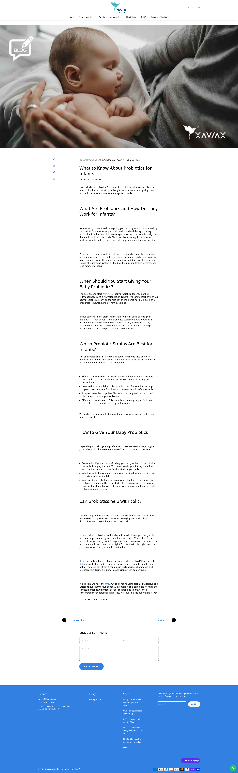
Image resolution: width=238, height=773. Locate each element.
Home (82, 160)
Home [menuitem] (71, 17)
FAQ (125, 747)
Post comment (91, 666)
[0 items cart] (198, 7)
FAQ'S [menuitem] (143, 17)
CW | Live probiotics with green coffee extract (132, 730)
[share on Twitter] (54, 166)
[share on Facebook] (54, 159)
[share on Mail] (54, 178)
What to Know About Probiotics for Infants (122, 160)
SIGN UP (194, 704)
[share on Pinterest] (54, 172)
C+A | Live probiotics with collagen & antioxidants (132, 702)
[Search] (187, 7)
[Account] (193, 8)
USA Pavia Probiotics (54, 769)
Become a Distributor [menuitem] (160, 17)
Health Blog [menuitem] (131, 17)
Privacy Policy (95, 699)
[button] (86, 17)
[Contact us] (233, 768)
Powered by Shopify (72, 769)
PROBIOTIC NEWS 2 (94, 160)
